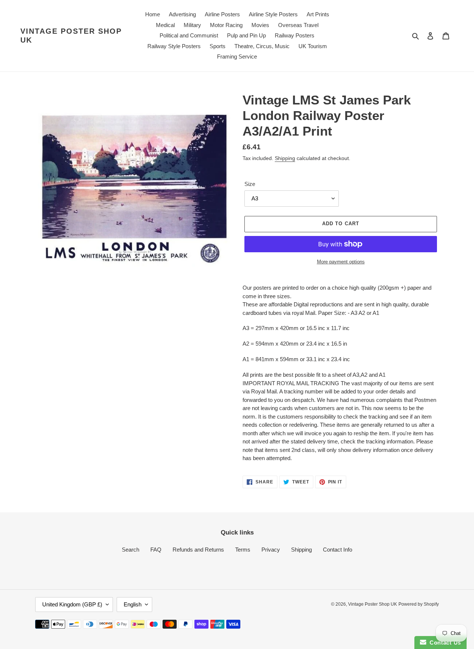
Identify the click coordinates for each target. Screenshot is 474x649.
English (132, 604)
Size (249, 184)
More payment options (341, 261)
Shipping (285, 158)
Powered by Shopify (418, 604)
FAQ (155, 549)
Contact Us (443, 642)
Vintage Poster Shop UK (71, 35)
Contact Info (337, 549)
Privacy (270, 549)
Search (130, 549)
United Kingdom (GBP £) (72, 604)
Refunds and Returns (198, 549)
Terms (242, 549)
